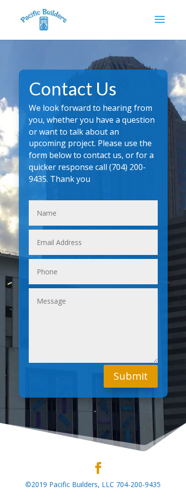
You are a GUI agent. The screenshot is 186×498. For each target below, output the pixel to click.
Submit (131, 376)
